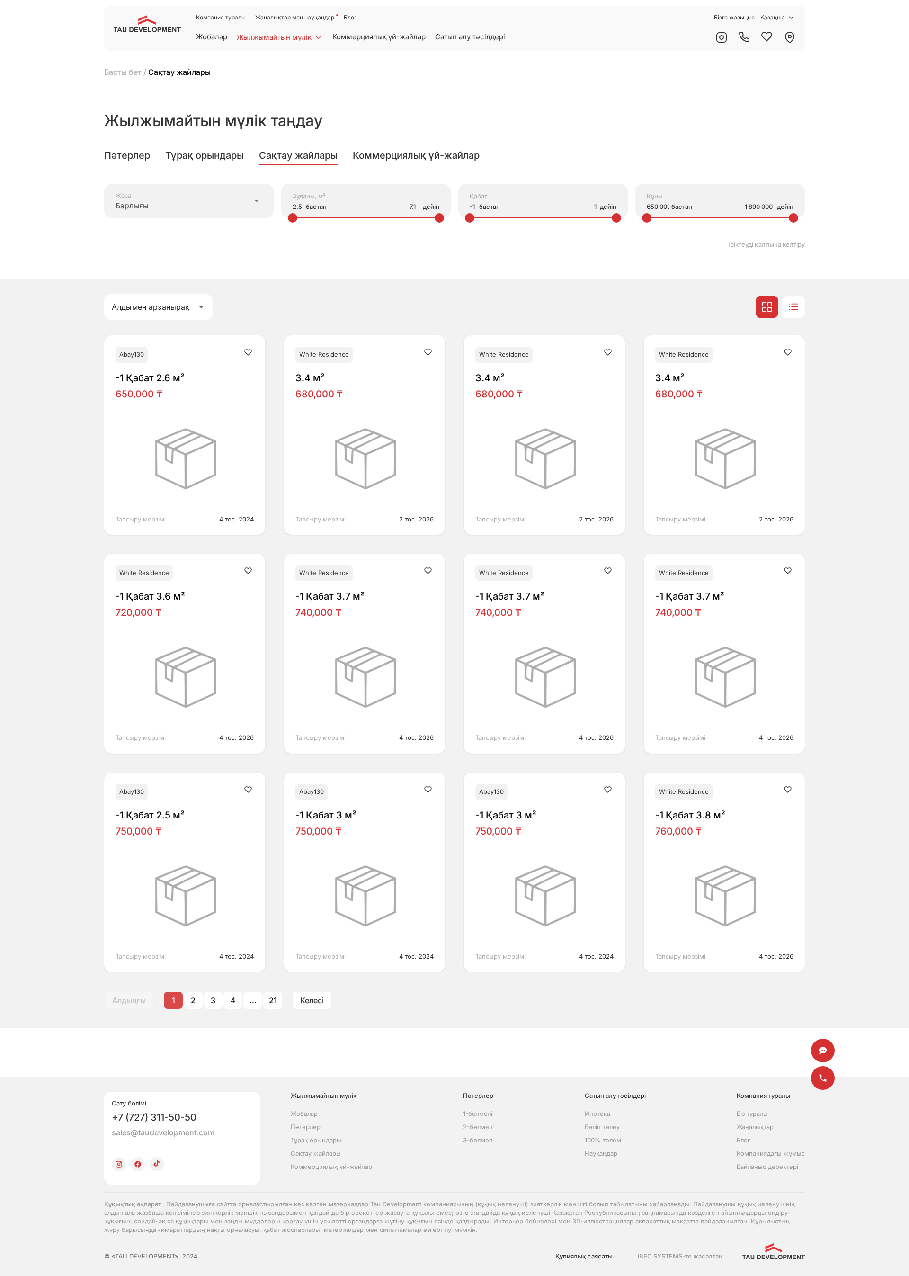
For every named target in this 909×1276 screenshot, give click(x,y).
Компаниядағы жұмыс (771, 1153)
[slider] (292, 218)
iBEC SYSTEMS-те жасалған (680, 1256)
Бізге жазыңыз (734, 17)
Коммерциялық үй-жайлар (379, 36)
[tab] (127, 155)
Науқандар (601, 1153)
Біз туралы (752, 1113)
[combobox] (189, 201)
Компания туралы (221, 17)
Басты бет (123, 72)
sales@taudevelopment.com (163, 1132)
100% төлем (603, 1140)
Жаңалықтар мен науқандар (294, 17)
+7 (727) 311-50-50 (154, 1117)
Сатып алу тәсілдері (470, 36)
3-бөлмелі (478, 1140)
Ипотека (597, 1113)
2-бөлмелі (478, 1127)
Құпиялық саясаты (584, 1256)
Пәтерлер (306, 1127)
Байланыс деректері (767, 1166)
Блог (350, 17)
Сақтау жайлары (316, 1153)
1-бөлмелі (477, 1113)
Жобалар (211, 36)
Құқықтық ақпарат (133, 1204)
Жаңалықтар (755, 1127)
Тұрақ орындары (316, 1140)
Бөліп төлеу (602, 1127)
